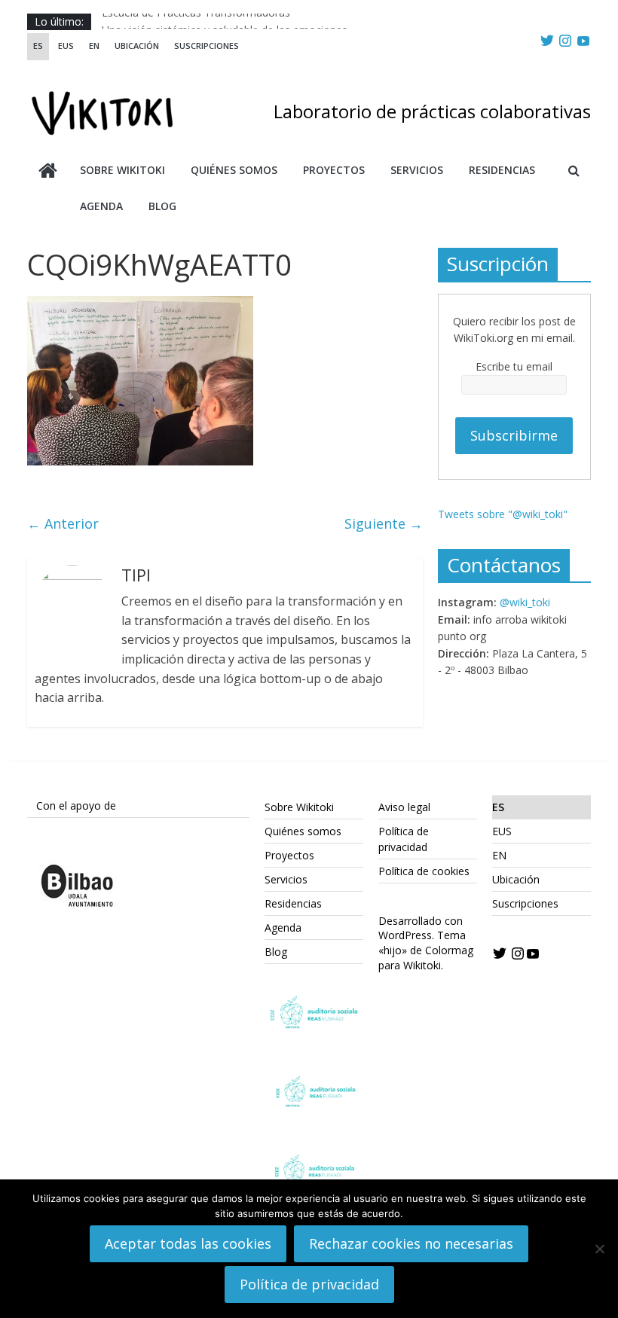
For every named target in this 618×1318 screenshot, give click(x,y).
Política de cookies (424, 871)
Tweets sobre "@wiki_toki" (503, 514)
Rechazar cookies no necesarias (411, 1243)
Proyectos (334, 170)
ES (38, 45)
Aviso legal (404, 807)
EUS (66, 45)
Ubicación (137, 45)
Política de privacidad (309, 1284)
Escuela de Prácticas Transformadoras (196, 20)
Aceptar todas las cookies (188, 1243)
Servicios (416, 170)
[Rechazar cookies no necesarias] (599, 1248)
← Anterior (63, 523)
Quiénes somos (234, 170)
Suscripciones (206, 45)
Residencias (502, 170)
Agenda (101, 206)
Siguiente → (383, 523)
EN (94, 45)
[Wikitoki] (48, 172)
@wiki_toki (525, 602)
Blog (162, 206)
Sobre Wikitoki (122, 170)
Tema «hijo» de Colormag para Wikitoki (425, 950)
